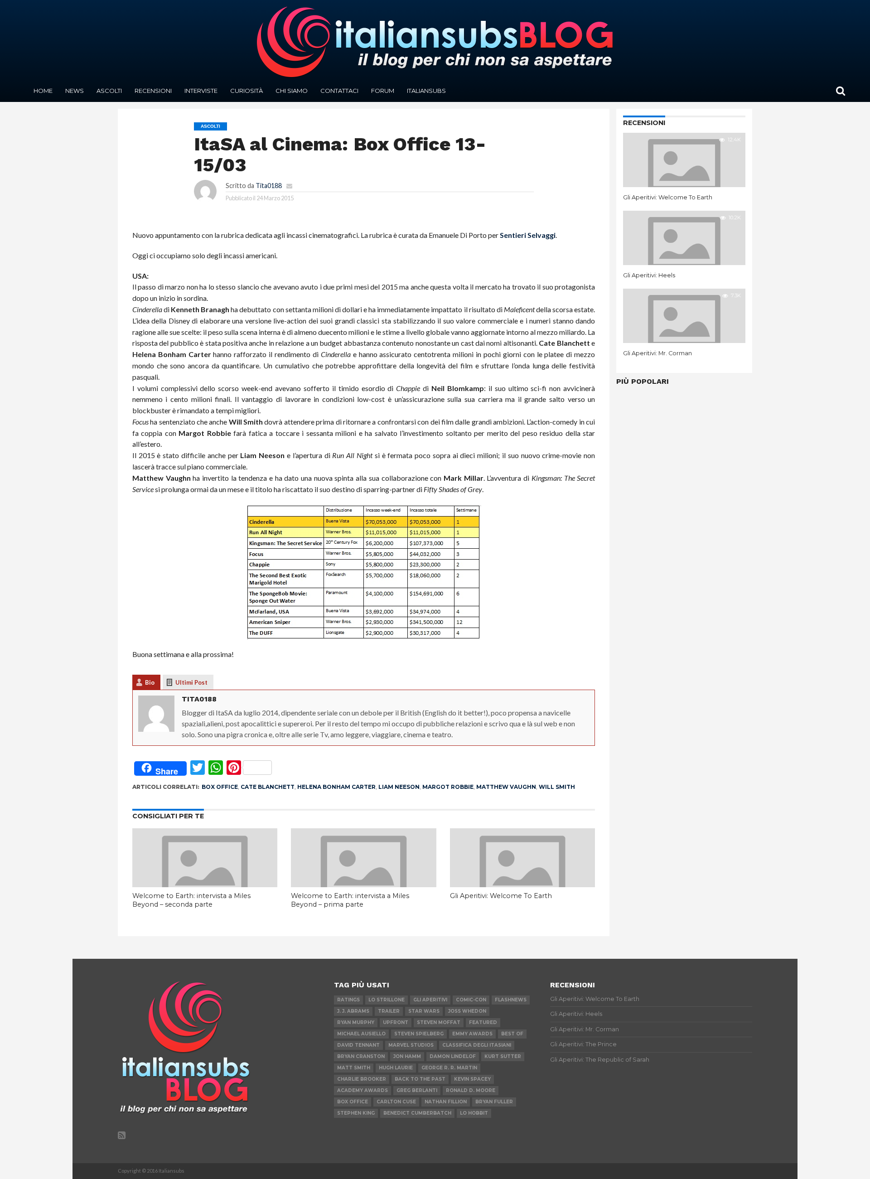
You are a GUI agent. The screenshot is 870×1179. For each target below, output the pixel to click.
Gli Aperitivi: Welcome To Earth (501, 896)
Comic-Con (471, 1000)
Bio (150, 682)
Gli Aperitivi (430, 1000)
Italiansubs (426, 90)
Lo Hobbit (474, 1113)
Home (43, 90)
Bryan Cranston (361, 1056)
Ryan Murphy (355, 1022)
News (74, 90)
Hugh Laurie (396, 1068)
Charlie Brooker (361, 1079)
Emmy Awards (472, 1034)
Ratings (348, 1000)
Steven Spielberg (419, 1034)
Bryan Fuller (494, 1102)
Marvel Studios (411, 1045)
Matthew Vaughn (506, 786)
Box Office (220, 786)
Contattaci (339, 90)
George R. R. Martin (449, 1068)
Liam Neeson (399, 786)
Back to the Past (420, 1079)
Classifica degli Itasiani (476, 1045)
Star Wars (424, 1011)
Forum (382, 90)
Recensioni (153, 90)
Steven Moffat (438, 1022)
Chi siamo (292, 90)
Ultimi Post (191, 682)
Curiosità (246, 90)
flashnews (511, 1000)
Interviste (201, 90)
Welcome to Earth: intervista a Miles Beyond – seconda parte (191, 900)
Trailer (389, 1011)
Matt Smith (353, 1068)
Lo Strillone (386, 1000)
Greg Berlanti (416, 1090)
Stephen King (356, 1113)
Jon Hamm (407, 1056)
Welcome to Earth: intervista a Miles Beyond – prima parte (350, 900)
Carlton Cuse (396, 1102)
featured (483, 1022)
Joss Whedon (467, 1011)
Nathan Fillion (446, 1102)
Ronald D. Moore (470, 1090)
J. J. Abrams (353, 1011)
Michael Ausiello (361, 1034)
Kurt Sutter (502, 1056)
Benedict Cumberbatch (417, 1113)
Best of (512, 1034)
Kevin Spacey (472, 1079)
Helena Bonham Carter (336, 786)
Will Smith (557, 786)
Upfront (395, 1022)
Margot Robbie (448, 786)
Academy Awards (362, 1090)
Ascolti (109, 90)
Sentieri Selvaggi (528, 235)
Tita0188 (269, 185)
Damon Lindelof (453, 1056)
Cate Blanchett (268, 786)
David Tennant (358, 1045)
